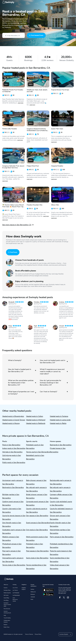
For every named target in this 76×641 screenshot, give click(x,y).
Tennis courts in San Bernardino (38, 452)
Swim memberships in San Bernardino (59, 560)
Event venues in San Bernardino (38, 523)
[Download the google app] (48, 594)
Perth (32, 599)
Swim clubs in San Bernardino (37, 558)
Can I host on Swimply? (48, 392)
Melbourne (33, 592)
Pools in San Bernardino (11, 445)
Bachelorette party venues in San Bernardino (60, 482)
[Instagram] (68, 597)
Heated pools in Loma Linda (60, 420)
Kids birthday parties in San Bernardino (60, 531)
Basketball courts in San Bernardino (35, 457)
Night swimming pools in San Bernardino (37, 538)
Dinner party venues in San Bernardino (60, 517)
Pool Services (7, 608)
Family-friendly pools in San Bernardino (60, 524)
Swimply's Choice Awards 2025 (7, 604)
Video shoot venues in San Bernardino (59, 567)
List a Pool (15, 587)
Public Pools (6, 627)
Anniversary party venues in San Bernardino (12, 482)
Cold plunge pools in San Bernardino (11, 457)
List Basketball (16, 595)
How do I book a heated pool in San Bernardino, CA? (19, 370)
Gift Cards (6, 595)
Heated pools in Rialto (58, 423)
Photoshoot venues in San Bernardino (12, 546)
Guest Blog (6, 598)
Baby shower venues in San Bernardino (36, 482)
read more (20, 103)
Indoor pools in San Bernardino (13, 448)
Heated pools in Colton (34, 416)
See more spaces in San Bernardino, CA (16, 225)
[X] (64, 597)
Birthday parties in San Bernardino (10, 496)
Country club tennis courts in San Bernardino (36, 510)
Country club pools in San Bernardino (11, 510)
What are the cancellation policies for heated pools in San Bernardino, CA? (21, 382)
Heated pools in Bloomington (13, 416)
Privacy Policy (38, 634)
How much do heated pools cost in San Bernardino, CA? (52, 361)
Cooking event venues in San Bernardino (13, 503)
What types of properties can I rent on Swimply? (21, 393)
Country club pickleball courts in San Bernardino (61, 503)
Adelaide (33, 597)
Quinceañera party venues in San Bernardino (12, 560)
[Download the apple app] (48, 589)
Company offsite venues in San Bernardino (61, 496)
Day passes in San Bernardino (37, 516)
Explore (5, 624)
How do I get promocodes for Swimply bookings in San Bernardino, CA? (50, 382)
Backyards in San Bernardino (60, 445)
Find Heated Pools (37, 35)
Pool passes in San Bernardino (37, 551)
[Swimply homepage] (38, 2)
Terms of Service (29, 634)
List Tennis (15, 590)
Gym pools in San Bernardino (37, 530)
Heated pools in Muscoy (11, 423)
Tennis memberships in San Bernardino (36, 567)
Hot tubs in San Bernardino (12, 452)
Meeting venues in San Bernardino (10, 538)
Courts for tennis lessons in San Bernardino (14, 517)
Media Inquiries (7, 592)
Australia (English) (63, 634)
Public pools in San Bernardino (13, 462)
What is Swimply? (14, 360)
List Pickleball (16, 592)
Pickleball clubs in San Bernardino (34, 546)
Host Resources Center (15, 599)
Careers (5, 587)
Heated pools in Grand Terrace (13, 420)
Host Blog (6, 600)
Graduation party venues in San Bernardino (14, 531)
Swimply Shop (7, 590)
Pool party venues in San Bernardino (11, 553)
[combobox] (13, 35)
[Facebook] (59, 597)
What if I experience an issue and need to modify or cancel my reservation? (52, 371)
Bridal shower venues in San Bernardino (36, 496)
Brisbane (33, 594)
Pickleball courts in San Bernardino (35, 446)
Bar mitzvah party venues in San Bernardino (36, 489)
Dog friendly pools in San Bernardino (11, 524)
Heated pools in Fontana (59, 416)
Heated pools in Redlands (35, 423)
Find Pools (13, 252)
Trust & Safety (7, 618)
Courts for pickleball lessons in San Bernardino (61, 510)
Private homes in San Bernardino (58, 450)
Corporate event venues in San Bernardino (37, 503)
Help (5, 615)
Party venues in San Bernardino (61, 537)
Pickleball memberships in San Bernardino (61, 546)
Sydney (32, 589)
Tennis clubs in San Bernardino (13, 565)
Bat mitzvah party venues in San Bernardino (60, 489)
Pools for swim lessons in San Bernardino (61, 553)
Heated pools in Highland (35, 420)
